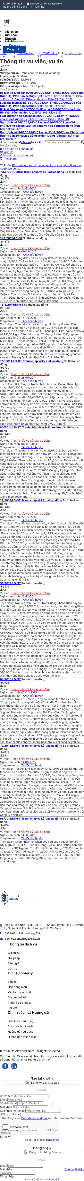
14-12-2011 (28, 835)
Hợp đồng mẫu (17, 987)
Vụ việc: (5, 185)
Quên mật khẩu (74, 1169)
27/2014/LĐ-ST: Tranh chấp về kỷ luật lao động (31, 500)
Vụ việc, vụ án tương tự (17, 155)
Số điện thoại (8, 1103)
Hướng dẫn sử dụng (15, 6)
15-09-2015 (29, 317)
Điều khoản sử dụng (20, 1021)
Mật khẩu (6, 1107)
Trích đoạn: (7, 195)
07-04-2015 (29, 692)
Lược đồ (8, 152)
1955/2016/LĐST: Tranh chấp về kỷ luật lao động (32, 171)
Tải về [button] (34, 142)
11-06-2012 (28, 762)
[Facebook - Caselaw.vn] (5, 1066)
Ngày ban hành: (10, 188)
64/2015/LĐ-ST (10, 679)
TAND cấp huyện (32, 191)
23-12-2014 (28, 596)
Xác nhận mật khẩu (12, 1110)
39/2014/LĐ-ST (10, 583)
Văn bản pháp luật (19, 992)
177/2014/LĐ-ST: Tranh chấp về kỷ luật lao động (31, 361)
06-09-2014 (29, 443)
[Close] (0, 1075)
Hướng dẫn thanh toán (22, 1036)
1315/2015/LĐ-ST (11, 304)
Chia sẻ (26, 142)
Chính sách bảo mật (20, 1026)
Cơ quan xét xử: (10, 191)
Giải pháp (14, 958)
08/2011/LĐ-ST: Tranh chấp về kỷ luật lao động (31, 818)
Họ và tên (6, 1096)
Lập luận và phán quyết (18, 148)
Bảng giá (13, 963)
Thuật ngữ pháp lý (19, 1002)
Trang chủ (3, 54)
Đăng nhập (52, 1139)
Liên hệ (39, 6)
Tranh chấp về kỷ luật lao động (31, 185)
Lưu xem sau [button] (11, 142)
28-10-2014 (29, 377)
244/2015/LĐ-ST (11, 238)
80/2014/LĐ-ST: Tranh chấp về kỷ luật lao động (31, 427)
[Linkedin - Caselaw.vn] (14, 1066)
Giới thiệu (14, 952)
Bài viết (9, 41)
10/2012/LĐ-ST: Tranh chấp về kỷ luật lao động (31, 745)
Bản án (12, 981)
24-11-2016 (28, 188)
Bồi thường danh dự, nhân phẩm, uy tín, (37, 165)
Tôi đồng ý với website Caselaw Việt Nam (42, 1118)
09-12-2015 (29, 251)
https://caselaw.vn (53, 1056)
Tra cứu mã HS (17, 997)
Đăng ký (54, 1179)
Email (3, 1099)
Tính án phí (9, 158)
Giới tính (5, 1114)
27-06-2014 (29, 516)
